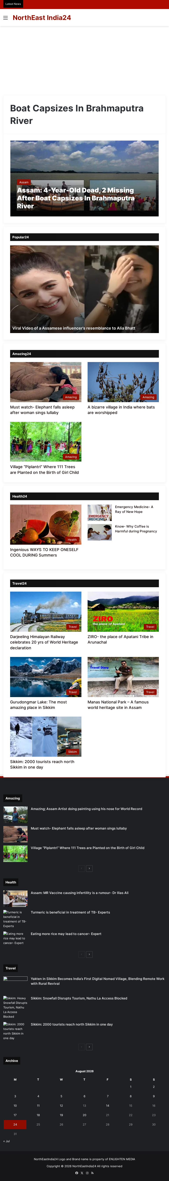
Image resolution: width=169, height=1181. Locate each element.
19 (61, 1115)
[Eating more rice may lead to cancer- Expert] (15, 939)
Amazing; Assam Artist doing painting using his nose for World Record (86, 809)
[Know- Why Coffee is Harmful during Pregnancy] (100, 532)
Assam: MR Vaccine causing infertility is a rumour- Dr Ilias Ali (80, 893)
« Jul (6, 1141)
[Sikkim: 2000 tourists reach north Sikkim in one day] (15, 1031)
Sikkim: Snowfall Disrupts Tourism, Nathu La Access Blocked (79, 998)
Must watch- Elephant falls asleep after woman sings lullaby (79, 828)
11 (38, 1105)
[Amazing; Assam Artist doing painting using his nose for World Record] (15, 814)
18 (38, 1115)
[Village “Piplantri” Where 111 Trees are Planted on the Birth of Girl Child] (15, 854)
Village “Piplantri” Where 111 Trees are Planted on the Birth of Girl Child (87, 848)
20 (84, 1115)
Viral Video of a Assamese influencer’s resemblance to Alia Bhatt (73, 328)
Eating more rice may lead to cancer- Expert (66, 934)
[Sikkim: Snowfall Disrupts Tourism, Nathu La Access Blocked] (15, 1007)
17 (15, 1115)
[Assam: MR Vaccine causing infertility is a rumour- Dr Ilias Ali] (15, 898)
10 (15, 1105)
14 (107, 1105)
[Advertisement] (84, 59)
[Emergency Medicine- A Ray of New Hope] (100, 513)
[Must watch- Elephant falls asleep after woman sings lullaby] (15, 834)
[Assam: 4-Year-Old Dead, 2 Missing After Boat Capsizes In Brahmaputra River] (84, 178)
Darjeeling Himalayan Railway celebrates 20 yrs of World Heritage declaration (44, 642)
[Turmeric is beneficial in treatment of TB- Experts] (15, 919)
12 (61, 1105)
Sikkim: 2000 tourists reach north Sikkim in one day (72, 1024)
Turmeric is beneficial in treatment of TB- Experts (70, 912)
